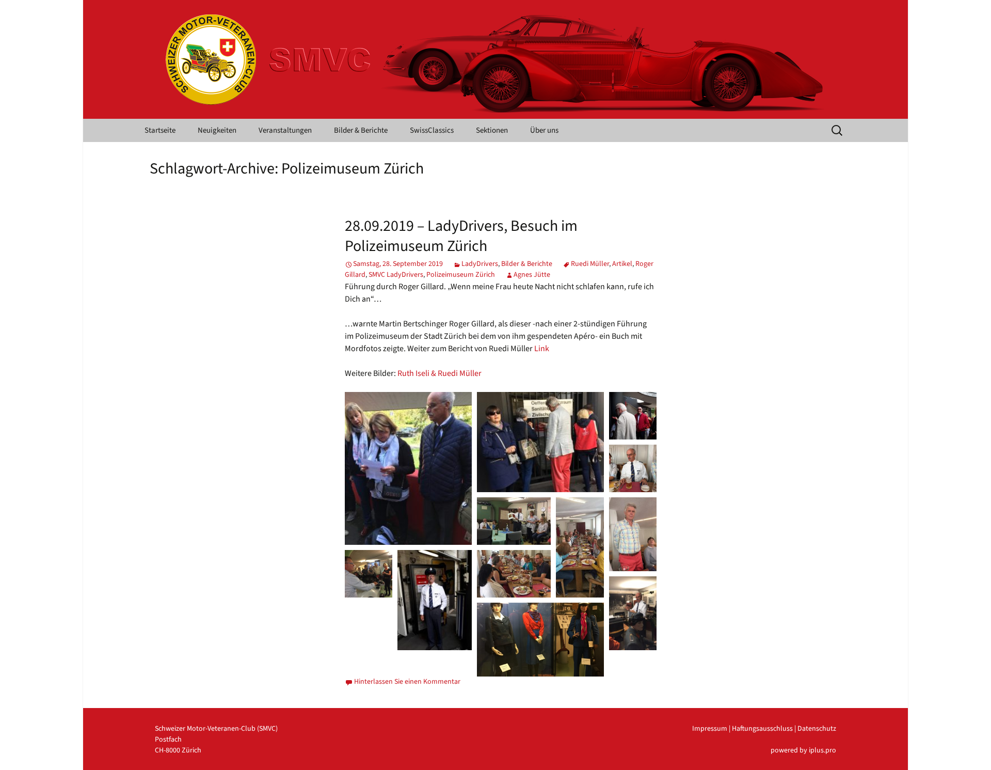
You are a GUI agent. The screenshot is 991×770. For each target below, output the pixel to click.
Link (541, 348)
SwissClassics (432, 130)
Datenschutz (816, 729)
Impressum (709, 729)
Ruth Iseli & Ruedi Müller (439, 373)
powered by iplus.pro (803, 750)
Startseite (160, 130)
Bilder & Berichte (361, 130)
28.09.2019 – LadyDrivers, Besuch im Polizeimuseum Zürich (461, 236)
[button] (408, 468)
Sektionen (492, 130)
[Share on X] (407, 530)
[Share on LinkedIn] (447, 530)
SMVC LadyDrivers (396, 275)
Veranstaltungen (285, 130)
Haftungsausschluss (762, 729)
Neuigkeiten (217, 130)
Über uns (544, 130)
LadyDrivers (479, 264)
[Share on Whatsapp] (433, 530)
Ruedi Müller (590, 264)
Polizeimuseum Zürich (460, 275)
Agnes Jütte (532, 275)
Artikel (622, 264)
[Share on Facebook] (420, 530)
